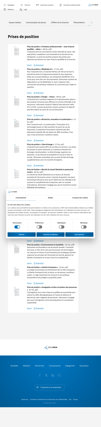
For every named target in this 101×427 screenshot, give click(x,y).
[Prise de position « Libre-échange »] (16, 150)
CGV (70, 399)
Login (25, 9)
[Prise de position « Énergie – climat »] (16, 103)
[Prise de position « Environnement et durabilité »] (16, 251)
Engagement (70, 366)
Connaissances (54, 366)
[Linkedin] (52, 375)
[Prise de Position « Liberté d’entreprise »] (16, 273)
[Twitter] (46, 375)
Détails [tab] (50, 198)
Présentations (79, 23)
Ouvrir (29, 65)
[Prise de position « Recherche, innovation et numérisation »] (16, 125)
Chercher (27, 5)
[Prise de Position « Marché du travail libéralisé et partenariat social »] (16, 175)
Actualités (14, 366)
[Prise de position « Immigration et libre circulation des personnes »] (16, 293)
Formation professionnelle (71, 5)
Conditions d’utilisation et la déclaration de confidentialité (48, 399)
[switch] (39, 226)
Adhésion (11, 9)
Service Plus (39, 366)
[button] (90, 23)
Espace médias (15, 23)
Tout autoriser (79, 234)
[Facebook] (39, 375)
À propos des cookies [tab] (80, 198)
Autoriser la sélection (50, 234)
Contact (75, 399)
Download (39, 65)
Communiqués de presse (36, 23)
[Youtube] (59, 375)
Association (83, 366)
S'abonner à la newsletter (51, 387)
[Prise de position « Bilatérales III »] (16, 75)
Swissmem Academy (46, 5)
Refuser (21, 234)
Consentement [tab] (21, 198)
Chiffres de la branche (60, 23)
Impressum (24, 399)
